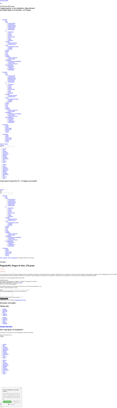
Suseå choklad (8, 128)
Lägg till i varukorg (4, 298)
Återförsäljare (6, 158)
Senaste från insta (6, 326)
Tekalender (10, 67)
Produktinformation (4, 280)
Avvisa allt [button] (16, 401)
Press (4, 159)
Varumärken (5, 124)
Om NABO (5, 152)
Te (5, 30)
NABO (7, 125)
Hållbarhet (5, 155)
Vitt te (9, 38)
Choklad (7, 50)
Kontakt (4, 156)
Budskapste (10, 40)
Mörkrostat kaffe (11, 27)
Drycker (7, 55)
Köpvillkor (5, 157)
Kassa (4, 162)
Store (4, 150)
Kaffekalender (11, 66)
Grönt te (10, 34)
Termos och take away (13, 57)
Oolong (9, 39)
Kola (6, 52)
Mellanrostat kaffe (12, 25)
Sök (1, 146)
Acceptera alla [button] (7, 401)
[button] (58, 280)
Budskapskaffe (11, 29)
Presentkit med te (11, 44)
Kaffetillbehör (8, 60)
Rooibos (10, 35)
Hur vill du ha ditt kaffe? (5, 282)
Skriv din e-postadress (5, 334)
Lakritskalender (11, 68)
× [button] (20, 388)
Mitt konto (5, 311)
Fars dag (24, 300)
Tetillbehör (7, 56)
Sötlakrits (10, 49)
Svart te (9, 33)
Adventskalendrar (9, 64)
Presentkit (7, 41)
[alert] (11, 397)
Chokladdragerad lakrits (13, 46)
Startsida (4, 148)
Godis (6, 53)
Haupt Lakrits (8, 129)
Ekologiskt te (11, 31)
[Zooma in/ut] (0, 406)
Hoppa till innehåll (4, 0)
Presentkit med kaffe (12, 42)
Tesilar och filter (11, 58)
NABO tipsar (5, 153)
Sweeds (7, 131)
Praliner (7, 51)
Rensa (21, 282)
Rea (6, 20)
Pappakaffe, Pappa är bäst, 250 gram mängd (9, 297)
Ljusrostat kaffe (11, 24)
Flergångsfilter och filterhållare (14, 61)
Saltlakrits (10, 47)
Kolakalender (11, 69)
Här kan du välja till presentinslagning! (8, 284)
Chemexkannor (11, 62)
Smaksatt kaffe (11, 28)
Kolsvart (7, 130)
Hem (1, 257)
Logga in (5, 161)
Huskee (7, 127)
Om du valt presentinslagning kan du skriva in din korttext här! (13, 291)
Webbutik (5, 257)
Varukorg (5, 151)
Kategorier (5, 19)
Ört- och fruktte (11, 36)
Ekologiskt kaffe (11, 23)
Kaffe (6, 22)
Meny (1, 3)
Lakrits (6, 45)
